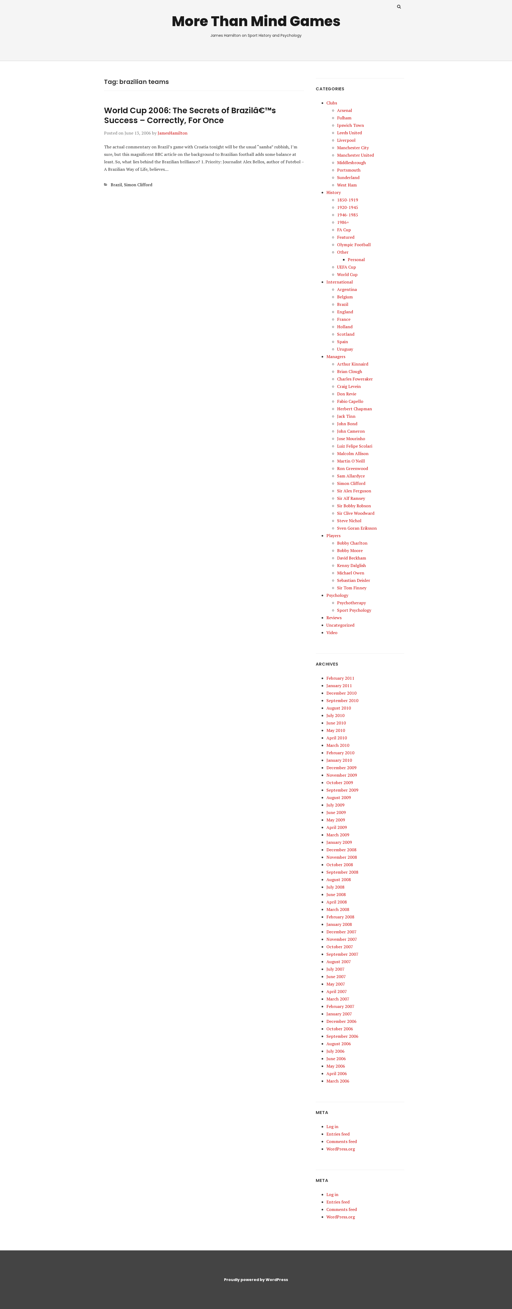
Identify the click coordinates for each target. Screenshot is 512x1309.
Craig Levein (349, 386)
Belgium (345, 297)
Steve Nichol (349, 521)
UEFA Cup (346, 267)
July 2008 (335, 887)
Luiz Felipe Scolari (354, 446)
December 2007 (341, 932)
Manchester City (353, 148)
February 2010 (340, 753)
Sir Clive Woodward (355, 513)
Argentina (347, 289)
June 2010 (336, 723)
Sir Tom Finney (351, 588)
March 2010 (337, 745)
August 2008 (338, 879)
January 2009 (339, 842)
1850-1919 (347, 200)
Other (343, 252)
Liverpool (346, 140)
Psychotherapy (351, 603)
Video (331, 632)
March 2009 (337, 835)
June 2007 (336, 976)
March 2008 (337, 909)
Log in (332, 1126)
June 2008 (336, 894)
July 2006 (335, 1051)
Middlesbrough (351, 162)
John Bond (347, 424)
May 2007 (335, 984)
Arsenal (344, 110)
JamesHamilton (172, 133)
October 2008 (339, 865)
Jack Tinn (346, 416)
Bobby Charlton (352, 543)
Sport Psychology (354, 610)
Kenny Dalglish (351, 565)
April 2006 (336, 1073)
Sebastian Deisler (353, 580)
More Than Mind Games (256, 21)
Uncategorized (340, 625)
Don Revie (346, 394)
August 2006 (338, 1044)
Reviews (334, 618)
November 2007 (341, 939)
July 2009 (335, 805)
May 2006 (335, 1066)
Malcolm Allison (353, 453)
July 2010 (335, 715)
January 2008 (339, 924)
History (333, 192)
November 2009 (341, 775)
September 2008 (342, 872)
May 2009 (335, 820)
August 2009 (338, 797)
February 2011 (340, 678)
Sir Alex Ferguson (354, 491)
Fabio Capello (350, 401)
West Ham (347, 185)
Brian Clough (349, 371)
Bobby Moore (350, 550)
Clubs (331, 103)
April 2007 (336, 991)
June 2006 (336, 1058)
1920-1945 (347, 207)
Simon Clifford (138, 185)
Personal (356, 259)
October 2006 (339, 1029)
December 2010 (341, 693)
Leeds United (349, 133)
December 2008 (341, 850)
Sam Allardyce (351, 476)
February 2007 (340, 1006)
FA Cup (344, 230)
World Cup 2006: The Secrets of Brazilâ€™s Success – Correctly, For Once (190, 115)
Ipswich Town (350, 125)
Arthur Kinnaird (352, 364)
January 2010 (339, 760)
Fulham (344, 118)
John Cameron (351, 431)
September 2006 (342, 1036)
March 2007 (337, 999)
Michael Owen (350, 573)
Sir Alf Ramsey (351, 498)
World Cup (347, 274)
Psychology (337, 595)
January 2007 (339, 1014)
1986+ (343, 222)
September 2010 (342, 700)
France (343, 319)
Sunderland (348, 177)
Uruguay (345, 349)
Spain (342, 342)
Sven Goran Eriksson (357, 528)
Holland (345, 327)
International (339, 282)
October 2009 (339, 782)
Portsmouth (349, 170)
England (345, 312)
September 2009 (342, 790)
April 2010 (336, 738)
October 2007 (339, 947)
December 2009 (341, 768)
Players (333, 535)
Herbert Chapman (354, 409)
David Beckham (351, 558)
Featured (345, 237)
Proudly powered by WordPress (256, 1279)
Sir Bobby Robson (354, 506)
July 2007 (335, 969)
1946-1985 (347, 215)
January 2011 (339, 685)
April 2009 (336, 827)
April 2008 (336, 902)
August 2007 (338, 961)
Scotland (345, 334)
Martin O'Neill (351, 461)
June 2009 (336, 812)
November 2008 (341, 857)
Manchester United (355, 155)
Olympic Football (354, 245)
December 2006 (341, 1021)
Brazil (116, 185)
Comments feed (341, 1141)
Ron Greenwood (352, 468)
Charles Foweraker (355, 379)
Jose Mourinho (351, 438)
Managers (335, 356)
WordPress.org (340, 1149)
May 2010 (335, 730)
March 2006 (337, 1081)
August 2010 (338, 708)
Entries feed (338, 1134)
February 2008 (340, 917)
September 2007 (342, 954)
